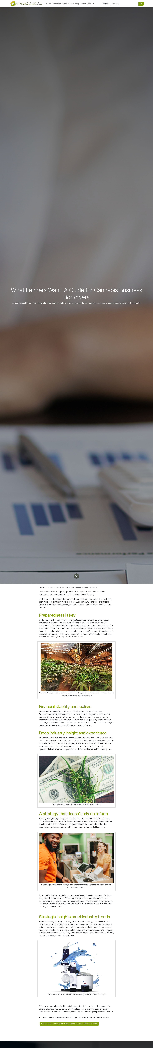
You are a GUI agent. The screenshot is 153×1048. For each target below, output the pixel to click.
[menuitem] (48, 3)
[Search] (141, 4)
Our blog (42, 587)
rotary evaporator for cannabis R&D (89, 924)
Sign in (106, 4)
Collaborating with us (92, 1006)
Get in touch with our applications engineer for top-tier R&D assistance (69, 1023)
